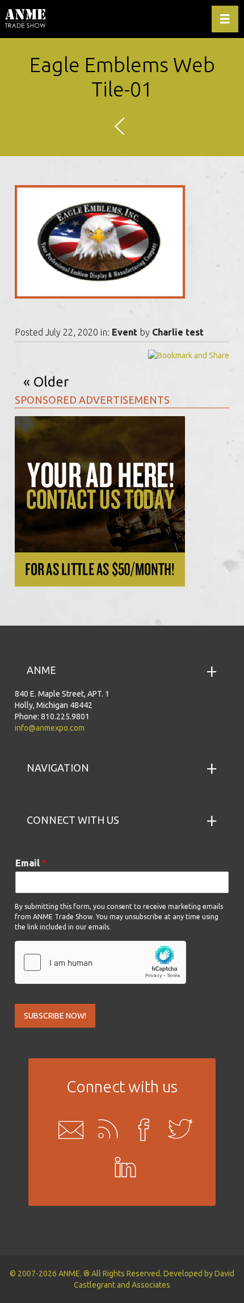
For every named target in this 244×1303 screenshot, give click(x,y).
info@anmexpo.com (50, 727)
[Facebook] (140, 1129)
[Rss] (103, 1129)
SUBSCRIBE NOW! (55, 1015)
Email (31, 863)
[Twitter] (176, 1129)
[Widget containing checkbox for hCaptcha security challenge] (100, 962)
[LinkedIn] (122, 1169)
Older (51, 381)
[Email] (67, 1129)
